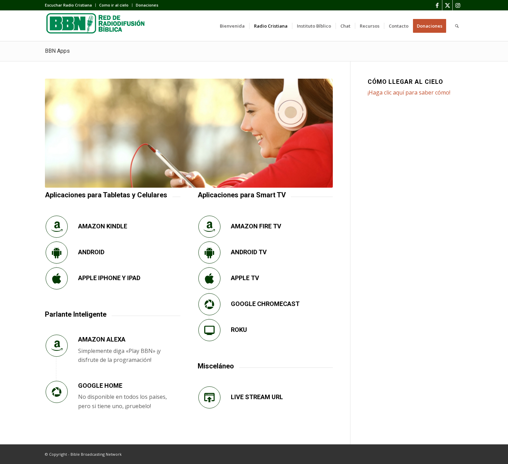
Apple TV (245, 278)
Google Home (100, 385)
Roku (239, 329)
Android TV (249, 252)
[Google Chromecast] (209, 304)
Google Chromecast (265, 303)
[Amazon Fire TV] (209, 227)
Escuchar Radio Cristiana (68, 5)
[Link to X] (447, 5)
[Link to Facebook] (437, 5)
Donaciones (147, 5)
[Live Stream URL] (209, 397)
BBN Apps (57, 51)
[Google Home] (57, 392)
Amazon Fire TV (256, 226)
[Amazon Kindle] (57, 227)
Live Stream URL (257, 397)
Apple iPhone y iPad (109, 278)
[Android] (57, 252)
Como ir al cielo (114, 5)
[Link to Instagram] (458, 5)
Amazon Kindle (102, 226)
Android (91, 252)
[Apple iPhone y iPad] (57, 278)
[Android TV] (209, 252)
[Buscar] (457, 26)
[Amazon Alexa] (57, 346)
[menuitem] (70, 5)
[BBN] (97, 26)
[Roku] (209, 330)
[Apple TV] (209, 278)
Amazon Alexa (101, 339)
